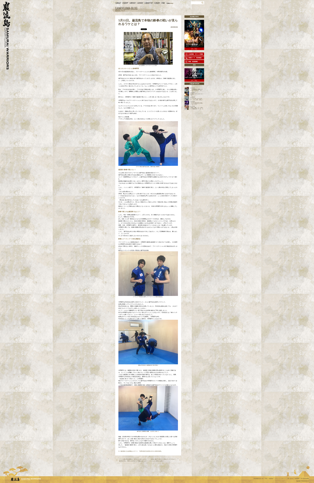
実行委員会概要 (305, 478)
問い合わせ (290, 478)
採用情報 (297, 478)
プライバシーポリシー (280, 478)
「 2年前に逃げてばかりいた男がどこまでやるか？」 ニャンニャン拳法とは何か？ (163, 460)
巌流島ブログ (126, 9)
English (171, 3)
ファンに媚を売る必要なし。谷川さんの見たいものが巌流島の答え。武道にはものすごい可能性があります (133, 460)
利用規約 (271, 478)
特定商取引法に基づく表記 (260, 478)
